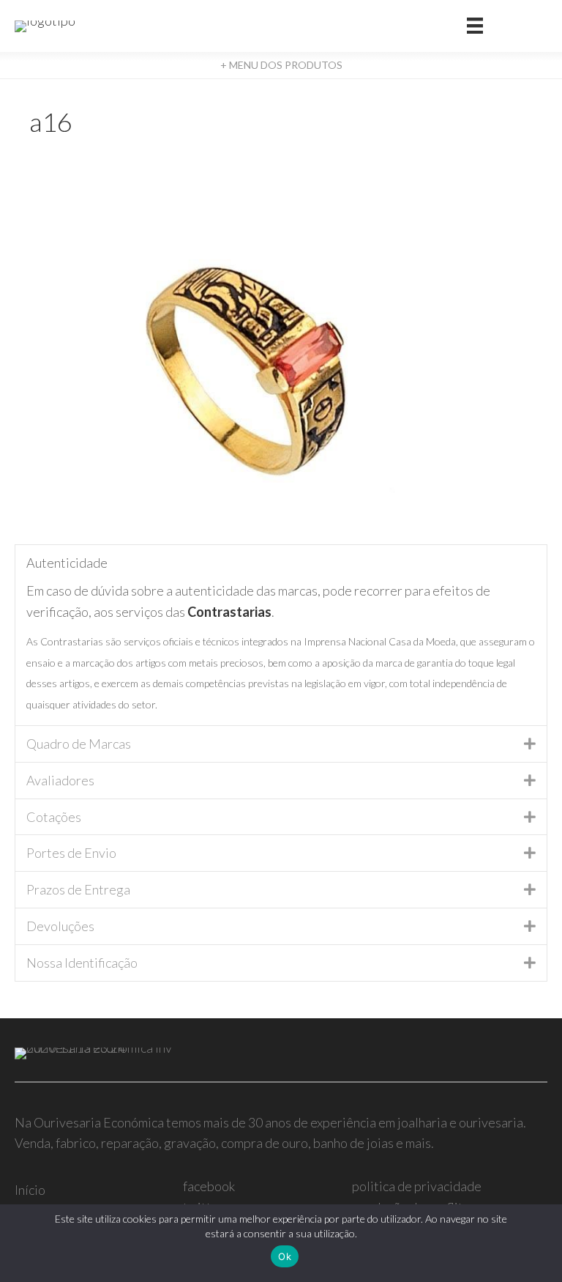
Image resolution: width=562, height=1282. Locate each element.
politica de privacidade (417, 1186)
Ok (284, 1256)
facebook (209, 1186)
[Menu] (475, 26)
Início (30, 1190)
